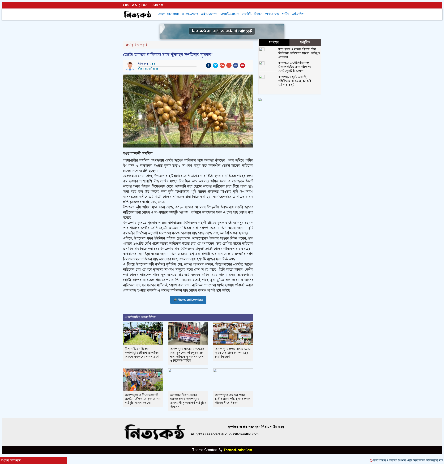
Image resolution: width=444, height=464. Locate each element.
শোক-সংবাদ (272, 14)
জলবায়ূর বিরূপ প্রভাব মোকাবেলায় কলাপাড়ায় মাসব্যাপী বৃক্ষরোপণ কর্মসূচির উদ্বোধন (188, 401)
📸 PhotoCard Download (188, 299)
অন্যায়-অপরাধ (190, 14)
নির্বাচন (258, 14)
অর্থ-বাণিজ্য (298, 14)
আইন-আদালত (209, 14)
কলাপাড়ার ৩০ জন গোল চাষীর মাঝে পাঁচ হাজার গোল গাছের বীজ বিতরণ (232, 399)
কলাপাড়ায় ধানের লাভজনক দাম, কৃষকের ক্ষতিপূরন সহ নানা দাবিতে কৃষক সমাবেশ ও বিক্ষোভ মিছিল (187, 354)
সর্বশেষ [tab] (274, 42)
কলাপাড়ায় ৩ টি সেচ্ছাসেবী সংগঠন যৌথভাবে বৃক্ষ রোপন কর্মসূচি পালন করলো (143, 399)
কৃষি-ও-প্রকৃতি (139, 45)
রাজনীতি (246, 14)
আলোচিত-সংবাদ (229, 14)
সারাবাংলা (173, 14)
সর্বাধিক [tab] (305, 42)
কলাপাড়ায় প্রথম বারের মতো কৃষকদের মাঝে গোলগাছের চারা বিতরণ (233, 353)
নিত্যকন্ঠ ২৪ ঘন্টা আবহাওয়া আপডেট (222, 31)
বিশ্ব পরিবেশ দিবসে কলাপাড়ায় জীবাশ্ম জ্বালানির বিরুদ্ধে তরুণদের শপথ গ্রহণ (142, 353)
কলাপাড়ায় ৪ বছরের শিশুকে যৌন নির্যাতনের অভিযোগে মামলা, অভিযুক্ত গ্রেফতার (299, 53)
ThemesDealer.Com (238, 450)
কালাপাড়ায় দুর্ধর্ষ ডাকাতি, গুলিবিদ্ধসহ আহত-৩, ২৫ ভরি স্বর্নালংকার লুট (294, 81)
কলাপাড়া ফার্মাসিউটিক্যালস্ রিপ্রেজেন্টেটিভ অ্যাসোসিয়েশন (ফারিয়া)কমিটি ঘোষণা (294, 67)
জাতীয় (285, 14)
